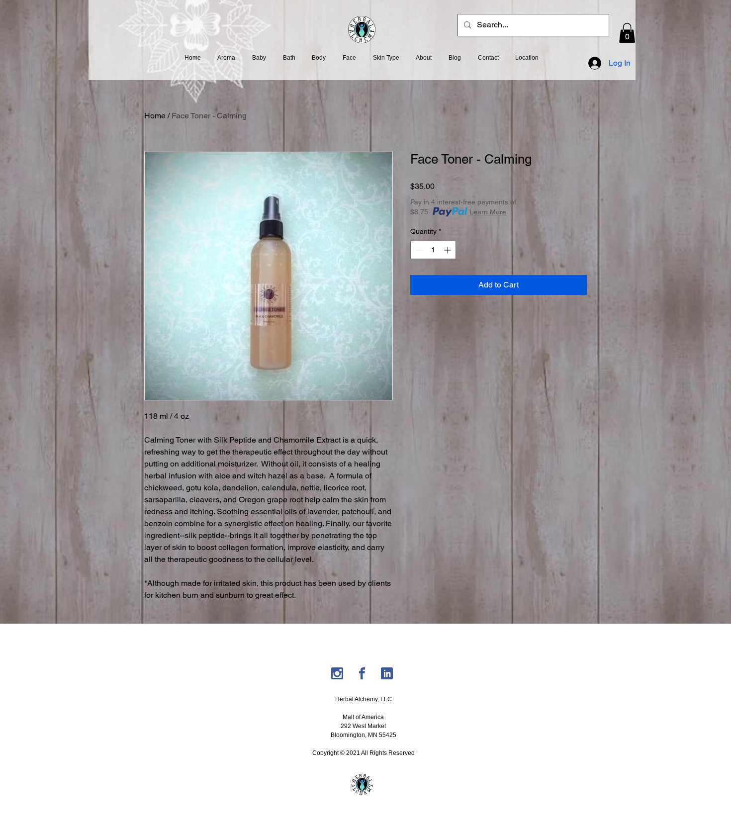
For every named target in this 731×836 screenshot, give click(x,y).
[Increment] (448, 250)
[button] (627, 33)
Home (155, 115)
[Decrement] (418, 250)
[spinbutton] (433, 250)
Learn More (487, 212)
